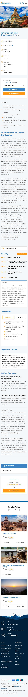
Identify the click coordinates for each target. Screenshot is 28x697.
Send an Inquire (14, 491)
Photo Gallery (5, 651)
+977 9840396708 (12, 485)
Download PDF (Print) (10, 248)
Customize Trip (14, 93)
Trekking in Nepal (6, 645)
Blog (16, 661)
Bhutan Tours (19, 645)
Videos (17, 651)
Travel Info (18, 648)
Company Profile (6, 648)
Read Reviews (5, 654)
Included (8, 317)
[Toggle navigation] (25, 3)
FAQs (2, 664)
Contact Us (4, 667)
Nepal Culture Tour (9, 533)
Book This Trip (14, 89)
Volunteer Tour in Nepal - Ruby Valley (13, 566)
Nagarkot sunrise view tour (12, 597)
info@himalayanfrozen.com (15, 630)
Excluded (20, 317)
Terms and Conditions (18, 658)
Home (2, 643)
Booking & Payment (6, 661)
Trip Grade (7, 470)
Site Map (17, 664)
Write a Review (19, 654)
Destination (18, 643)
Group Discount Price (9, 85)
